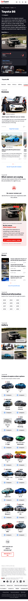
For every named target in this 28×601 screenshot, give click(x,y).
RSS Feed (23, 592)
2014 (4, 309)
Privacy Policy (6, 592)
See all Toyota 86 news (14, 285)
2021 (17, 300)
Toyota (12, 7)
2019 (11, 303)
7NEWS (17, 588)
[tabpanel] (14, 129)
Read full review (14, 129)
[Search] (19, 2)
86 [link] (15, 7)
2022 (11, 300)
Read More (4, 32)
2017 (4, 306)
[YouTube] (4, 581)
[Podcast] (24, 581)
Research (7, 7)
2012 (17, 309)
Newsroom (10, 585)
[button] (7, 70)
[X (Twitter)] (17, 581)
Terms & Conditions (15, 592)
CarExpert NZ (24, 588)
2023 (4, 300)
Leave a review (9, 63)
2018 (17, 303)
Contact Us (11, 588)
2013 (11, 309)
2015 (17, 306)
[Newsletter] (16, 2)
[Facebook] (7, 581)
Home (2, 7)
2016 (11, 306)
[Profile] (22, 2)
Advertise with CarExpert (21, 585)
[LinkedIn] (21, 581)
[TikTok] (14, 581)
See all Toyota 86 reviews (14, 166)
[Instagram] (11, 581)
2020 (4, 303)
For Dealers (3, 588)
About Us (2, 585)
